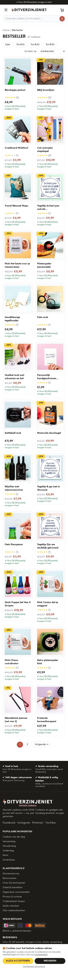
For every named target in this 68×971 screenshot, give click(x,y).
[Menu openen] (6, 10)
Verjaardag (9, 841)
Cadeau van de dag (14, 837)
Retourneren (9, 878)
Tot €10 (20, 44)
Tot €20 (35, 44)
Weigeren (50, 961)
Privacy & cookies (12, 897)
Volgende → (41, 744)
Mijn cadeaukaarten (14, 910)
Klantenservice (11, 874)
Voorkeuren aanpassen (34, 966)
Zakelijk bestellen (12, 887)
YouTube (50, 822)
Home (6, 30)
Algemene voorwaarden (16, 892)
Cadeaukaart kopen (14, 901)
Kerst (5, 855)
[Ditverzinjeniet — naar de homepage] (29, 10)
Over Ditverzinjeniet (14, 883)
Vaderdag (8, 851)
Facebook (9, 822)
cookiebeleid (40, 955)
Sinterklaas (9, 860)
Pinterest (37, 822)
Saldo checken (11, 906)
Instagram (23, 822)
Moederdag (9, 846)
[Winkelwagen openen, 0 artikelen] (62, 10)
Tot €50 (50, 44)
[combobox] (34, 18)
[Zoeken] (62, 18)
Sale (7, 44)
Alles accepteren (18, 961)
